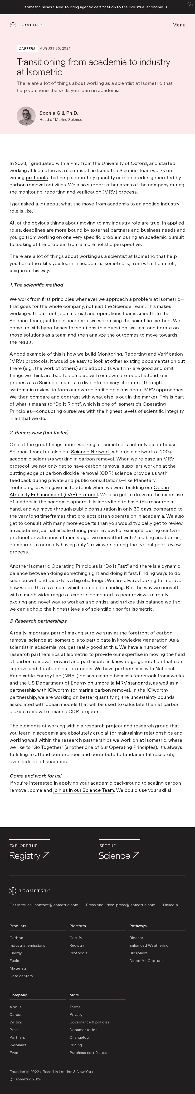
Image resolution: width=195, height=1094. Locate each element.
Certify (75, 938)
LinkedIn (170, 905)
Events (16, 1053)
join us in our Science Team (83, 790)
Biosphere (138, 953)
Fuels (14, 961)
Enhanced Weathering (148, 945)
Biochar (136, 938)
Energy (16, 953)
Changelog (79, 1037)
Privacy (76, 1015)
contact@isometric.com (56, 905)
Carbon (16, 938)
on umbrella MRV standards (119, 683)
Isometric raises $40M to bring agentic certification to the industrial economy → (95, 7)
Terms (74, 1007)
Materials (18, 968)
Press (15, 1030)
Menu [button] (178, 25)
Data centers (21, 976)
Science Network (90, 452)
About (15, 1007)
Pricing (75, 1045)
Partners (17, 1037)
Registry (76, 945)
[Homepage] (31, 25)
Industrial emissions (27, 945)
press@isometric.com (135, 905)
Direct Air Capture (146, 961)
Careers (17, 1015)
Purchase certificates (88, 1053)
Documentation (83, 1030)
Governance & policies (89, 1022)
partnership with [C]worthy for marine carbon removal (70, 690)
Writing (16, 1022)
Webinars (18, 1045)
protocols (37, 177)
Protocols (78, 953)
